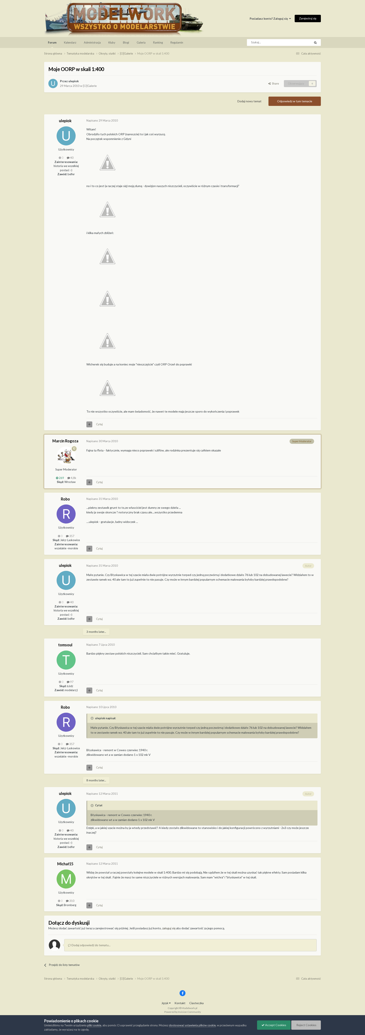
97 (71, 682)
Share (275, 83)
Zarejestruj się (307, 18)
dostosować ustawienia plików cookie (192, 1025)
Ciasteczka (196, 1003)
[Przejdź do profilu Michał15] (66, 879)
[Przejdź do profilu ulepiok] (53, 83)
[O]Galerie (90, 86)
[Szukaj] (315, 42)
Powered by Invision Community (182, 1011)
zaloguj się (169, 928)
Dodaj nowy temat (249, 101)
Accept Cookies (275, 1025)
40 (71, 157)
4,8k (73, 478)
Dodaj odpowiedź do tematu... (90, 945)
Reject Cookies (306, 1025)
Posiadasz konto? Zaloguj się (269, 18)
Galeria (141, 42)
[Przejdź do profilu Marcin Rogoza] (66, 455)
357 (71, 536)
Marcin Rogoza (65, 441)
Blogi (126, 42)
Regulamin (176, 42)
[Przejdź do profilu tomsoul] (66, 660)
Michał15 (65, 863)
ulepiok (73, 81)
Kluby (111, 42)
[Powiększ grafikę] (107, 162)
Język (165, 1003)
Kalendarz (70, 42)
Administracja (92, 42)
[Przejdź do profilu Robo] (66, 514)
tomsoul (65, 645)
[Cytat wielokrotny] (89, 424)
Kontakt (179, 1003)
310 (71, 900)
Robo (65, 499)
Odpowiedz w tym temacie (294, 101)
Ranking (158, 42)
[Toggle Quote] (92, 718)
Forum (52, 42)
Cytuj (99, 424)
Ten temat (299, 42)
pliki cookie (94, 1025)
